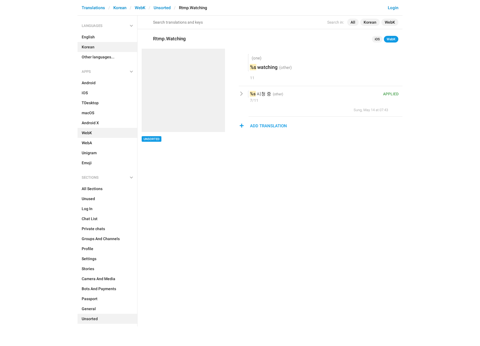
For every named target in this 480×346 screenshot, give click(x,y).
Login (393, 7)
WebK (140, 7)
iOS (377, 39)
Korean (119, 7)
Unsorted (162, 7)
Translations (93, 7)
